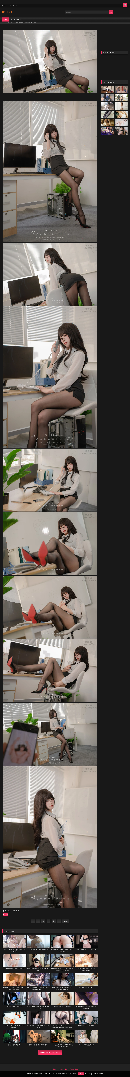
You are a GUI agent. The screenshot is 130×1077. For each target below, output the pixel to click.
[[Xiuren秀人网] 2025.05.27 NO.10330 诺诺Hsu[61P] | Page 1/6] (107, 106)
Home (5, 19)
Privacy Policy (63, 1069)
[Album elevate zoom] (125, 5)
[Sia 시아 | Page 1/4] (121, 122)
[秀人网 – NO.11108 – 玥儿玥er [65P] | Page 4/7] (107, 89)
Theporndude (17, 19)
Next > (66, 921)
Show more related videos (50, 1052)
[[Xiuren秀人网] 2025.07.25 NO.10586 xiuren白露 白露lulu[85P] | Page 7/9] (121, 131)
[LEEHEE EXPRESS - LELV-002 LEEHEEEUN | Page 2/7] (121, 106)
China (6, 914)
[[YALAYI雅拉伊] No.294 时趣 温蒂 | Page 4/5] (107, 122)
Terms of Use (74, 1069)
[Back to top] (124, 1071)
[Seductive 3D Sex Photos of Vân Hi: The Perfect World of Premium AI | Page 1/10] (107, 131)
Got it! (81, 1074)
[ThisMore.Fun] (8, 12)
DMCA (53, 1069)
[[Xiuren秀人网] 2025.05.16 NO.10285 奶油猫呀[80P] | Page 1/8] (107, 97)
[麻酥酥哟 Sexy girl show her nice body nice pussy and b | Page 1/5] (107, 114)
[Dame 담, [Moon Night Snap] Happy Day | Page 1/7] (121, 114)
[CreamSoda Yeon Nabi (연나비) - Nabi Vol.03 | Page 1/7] (121, 97)
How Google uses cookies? (94, 1074)
